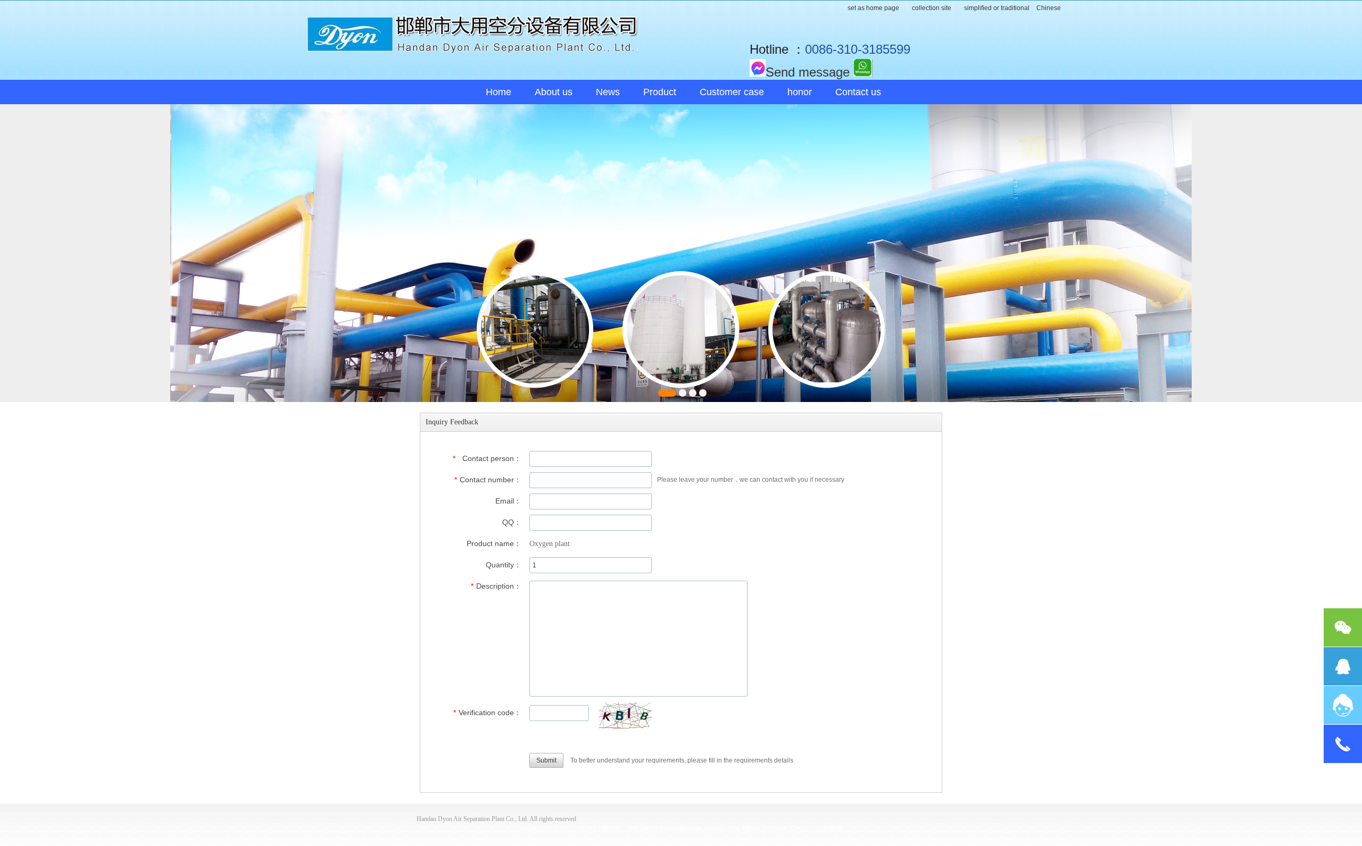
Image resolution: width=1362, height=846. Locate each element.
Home (498, 92)
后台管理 (828, 828)
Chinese (1048, 8)
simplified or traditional (996, 8)
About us (553, 92)
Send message (808, 72)
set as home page (873, 8)
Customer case (732, 92)
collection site (931, 8)
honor (799, 92)
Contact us (858, 92)
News (608, 92)
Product (659, 92)
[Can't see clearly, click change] (625, 715)
